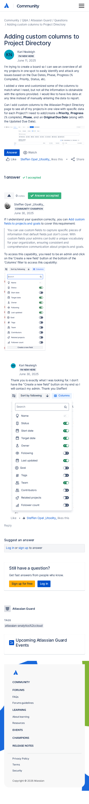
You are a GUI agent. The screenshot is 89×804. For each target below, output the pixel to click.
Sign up (23, 547)
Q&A (25, 20)
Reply (8, 525)
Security (17, 770)
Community (28, 6)
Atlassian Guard (41, 20)
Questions (60, 20)
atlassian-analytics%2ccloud (24, 625)
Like (13, 518)
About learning (20, 716)
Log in (10, 547)
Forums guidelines (23, 702)
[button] (44, 135)
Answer (12, 152)
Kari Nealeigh (26, 51)
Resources (18, 722)
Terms (16, 764)
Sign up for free (22, 583)
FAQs (15, 696)
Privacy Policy (20, 758)
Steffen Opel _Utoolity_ (35, 159)
